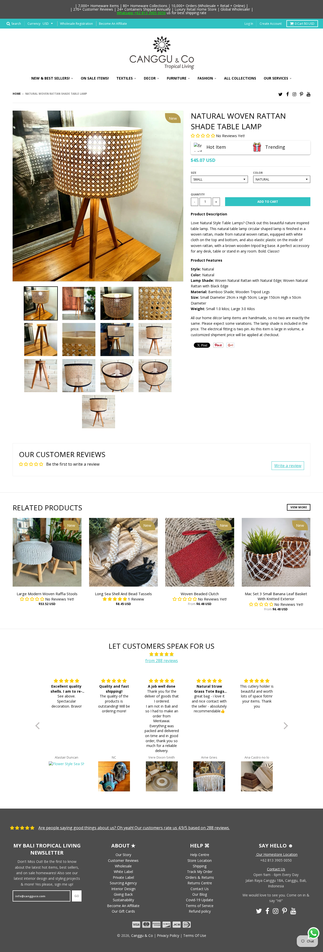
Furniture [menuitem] (176, 78)
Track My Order (199, 871)
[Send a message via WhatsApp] (313, 933)
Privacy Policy (168, 935)
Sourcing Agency (123, 883)
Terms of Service (199, 905)
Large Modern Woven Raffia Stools (47, 593)
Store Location (199, 860)
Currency (34, 23)
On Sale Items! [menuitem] (95, 78)
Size (193, 172)
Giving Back (123, 894)
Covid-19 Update (199, 899)
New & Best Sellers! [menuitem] (50, 78)
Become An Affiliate (113, 23)
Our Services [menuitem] (276, 78)
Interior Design (123, 888)
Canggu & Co (142, 935)
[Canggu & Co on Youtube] (308, 94)
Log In (249, 23)
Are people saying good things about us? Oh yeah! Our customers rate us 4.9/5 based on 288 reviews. (134, 828)
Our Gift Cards (123, 911)
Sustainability (123, 899)
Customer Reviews (123, 860)
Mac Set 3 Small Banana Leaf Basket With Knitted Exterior (276, 596)
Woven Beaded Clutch (200, 593)
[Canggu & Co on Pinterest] (301, 94)
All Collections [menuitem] (240, 78)
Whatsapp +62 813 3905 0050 (141, 12)
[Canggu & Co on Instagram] (294, 94)
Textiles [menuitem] (124, 78)
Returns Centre (199, 883)
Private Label (123, 877)
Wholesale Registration (76, 23)
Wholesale (123, 866)
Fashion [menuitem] (205, 78)
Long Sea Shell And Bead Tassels (123, 593)
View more (298, 507)
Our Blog (199, 894)
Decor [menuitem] (150, 78)
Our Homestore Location (276, 854)
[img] (162, 654)
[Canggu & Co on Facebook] (287, 94)
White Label (123, 871)
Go (76, 896)
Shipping (199, 866)
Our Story (123, 854)
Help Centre (199, 854)
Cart (304, 23)
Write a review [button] (287, 465)
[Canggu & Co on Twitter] (280, 94)
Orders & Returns (199, 877)
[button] (203, 135)
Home (17, 93)
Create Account (271, 23)
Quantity (198, 194)
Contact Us (200, 888)
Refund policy (200, 911)
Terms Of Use (194, 935)
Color (258, 172)
